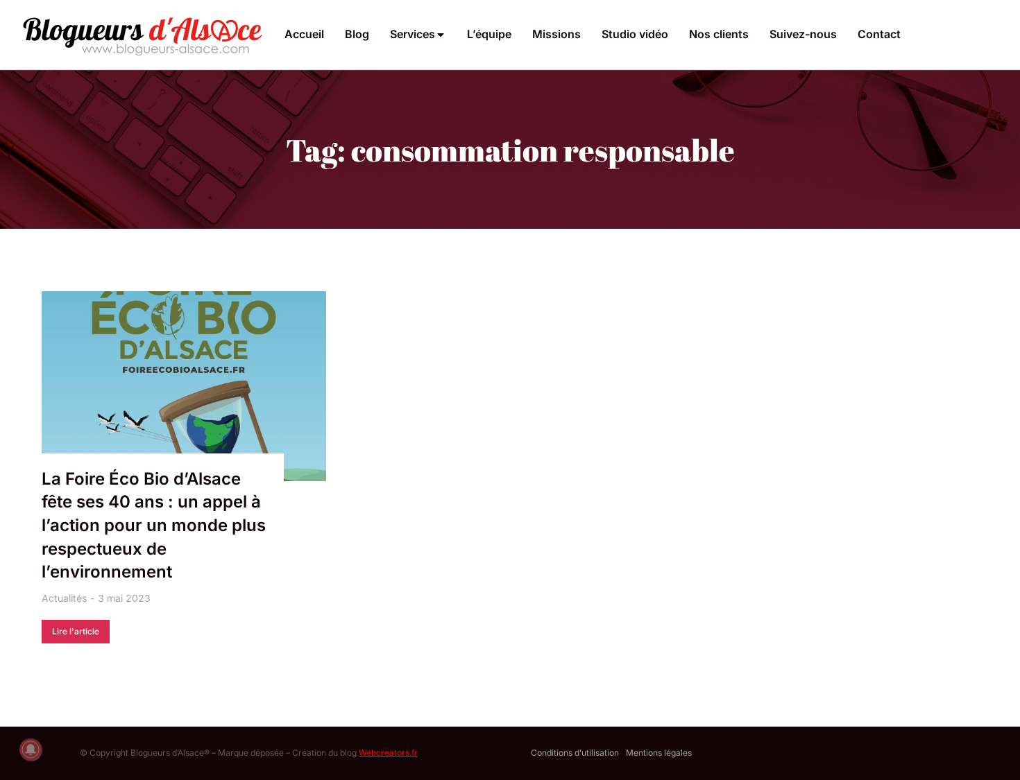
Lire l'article (75, 631)
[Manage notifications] (30, 749)
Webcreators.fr (388, 752)
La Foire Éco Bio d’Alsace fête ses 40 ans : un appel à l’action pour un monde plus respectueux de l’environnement (154, 525)
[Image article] (184, 385)
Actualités (64, 598)
